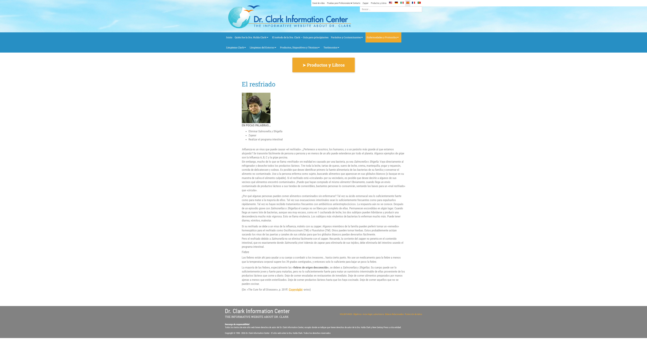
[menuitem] (318, 3)
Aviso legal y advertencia (373, 314)
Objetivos (357, 314)
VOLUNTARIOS (346, 314)
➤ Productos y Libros (323, 65)
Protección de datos (413, 314)
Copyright (295, 289)
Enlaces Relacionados (394, 314)
